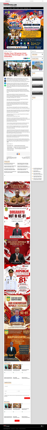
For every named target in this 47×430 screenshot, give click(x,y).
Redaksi (17, 428)
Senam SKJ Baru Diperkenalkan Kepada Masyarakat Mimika (36, 171)
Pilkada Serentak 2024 (10, 148)
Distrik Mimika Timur (10, 145)
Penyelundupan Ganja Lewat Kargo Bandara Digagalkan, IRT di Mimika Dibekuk (22, 163)
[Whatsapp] (29, 58)
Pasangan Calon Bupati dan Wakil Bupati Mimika (21, 147)
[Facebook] (17, 154)
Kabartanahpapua (9, 147)
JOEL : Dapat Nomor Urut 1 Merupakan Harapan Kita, (26, 157)
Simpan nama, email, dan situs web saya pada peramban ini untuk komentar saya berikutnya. (16, 396)
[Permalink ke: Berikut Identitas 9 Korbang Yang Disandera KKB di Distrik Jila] (26, 374)
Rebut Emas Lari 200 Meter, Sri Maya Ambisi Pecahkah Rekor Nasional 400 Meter (37, 179)
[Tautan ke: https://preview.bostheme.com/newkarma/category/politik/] (42, 54)
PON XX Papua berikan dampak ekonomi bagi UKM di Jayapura (37, 174)
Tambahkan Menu (7, 1)
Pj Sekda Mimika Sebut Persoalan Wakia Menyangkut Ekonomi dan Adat (12, 157)
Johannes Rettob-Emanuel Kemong (19, 145)
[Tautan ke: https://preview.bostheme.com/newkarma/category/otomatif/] (42, 58)
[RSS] (19, 154)
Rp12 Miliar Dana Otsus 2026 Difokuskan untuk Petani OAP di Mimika (10, 172)
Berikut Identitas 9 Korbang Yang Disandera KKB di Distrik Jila (22, 169)
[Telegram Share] (27, 58)
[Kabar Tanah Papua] (10, 4)
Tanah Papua (5, 58)
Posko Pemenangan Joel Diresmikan (20, 148)
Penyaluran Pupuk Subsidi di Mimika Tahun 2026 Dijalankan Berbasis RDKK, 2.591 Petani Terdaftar (23, 172)
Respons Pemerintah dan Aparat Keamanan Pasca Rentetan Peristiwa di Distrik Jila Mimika (23, 166)
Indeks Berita (13, 428)
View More (17, 420)
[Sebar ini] (24, 58)
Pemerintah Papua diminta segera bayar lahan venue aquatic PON (37, 176)
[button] (42, 1)
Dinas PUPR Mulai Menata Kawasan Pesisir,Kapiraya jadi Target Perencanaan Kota (9, 163)
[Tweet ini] (26, 58)
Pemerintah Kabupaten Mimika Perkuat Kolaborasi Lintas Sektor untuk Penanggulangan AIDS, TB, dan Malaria (10, 166)
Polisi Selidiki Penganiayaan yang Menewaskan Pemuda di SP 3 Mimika (9, 169)
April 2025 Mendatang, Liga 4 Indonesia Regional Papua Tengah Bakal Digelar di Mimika (37, 168)
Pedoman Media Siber (22, 428)
